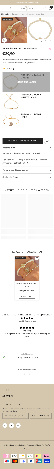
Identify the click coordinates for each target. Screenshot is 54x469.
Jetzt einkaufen (28, 296)
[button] (45, 41)
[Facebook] (5, 425)
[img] (27, 318)
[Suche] (9, 8)
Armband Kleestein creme (34, 76)
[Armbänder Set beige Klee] (27, 268)
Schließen (52, 2)
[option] (27, 2)
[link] (13, 231)
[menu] (2, 8)
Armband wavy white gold (31, 96)
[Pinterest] (18, 425)
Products (15, 14)
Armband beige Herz (31, 116)
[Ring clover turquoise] (27, 362)
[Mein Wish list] (44, 8)
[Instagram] (11, 425)
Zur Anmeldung (40, 416)
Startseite (5, 14)
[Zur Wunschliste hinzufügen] (47, 141)
